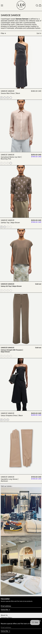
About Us (4, 615)
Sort (38, 33)
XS (1, 163)
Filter (2, 33)
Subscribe (4, 610)
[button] (37, 5)
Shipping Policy (6, 617)
